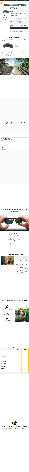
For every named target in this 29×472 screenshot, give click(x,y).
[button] (9, 11)
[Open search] (19, 3)
